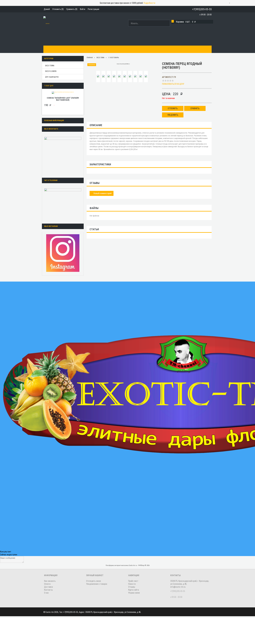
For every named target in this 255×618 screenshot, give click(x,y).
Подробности (149, 3)
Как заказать (64, 49)
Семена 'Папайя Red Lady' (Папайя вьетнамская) (63, 99)
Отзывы (131, 587)
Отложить (173, 108)
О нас (116, 49)
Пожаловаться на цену (173, 84)
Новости (132, 584)
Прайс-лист (133, 581)
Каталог (49, 49)
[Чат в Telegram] (62, 204)
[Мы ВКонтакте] (62, 155)
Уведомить (172, 115)
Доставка (90, 49)
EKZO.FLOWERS (50, 71)
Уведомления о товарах (96, 584)
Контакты (104, 49)
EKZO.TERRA (49, 66)
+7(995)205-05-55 (202, 9)
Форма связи (134, 593)
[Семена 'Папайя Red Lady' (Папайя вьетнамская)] (63, 92)
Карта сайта (133, 590)
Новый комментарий (102, 193)
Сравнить (195, 108)
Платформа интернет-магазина (117, 565)
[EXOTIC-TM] (46, 23)
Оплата (78, 49)
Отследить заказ (93, 581)
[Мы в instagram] (62, 253)
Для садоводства (52, 77)
